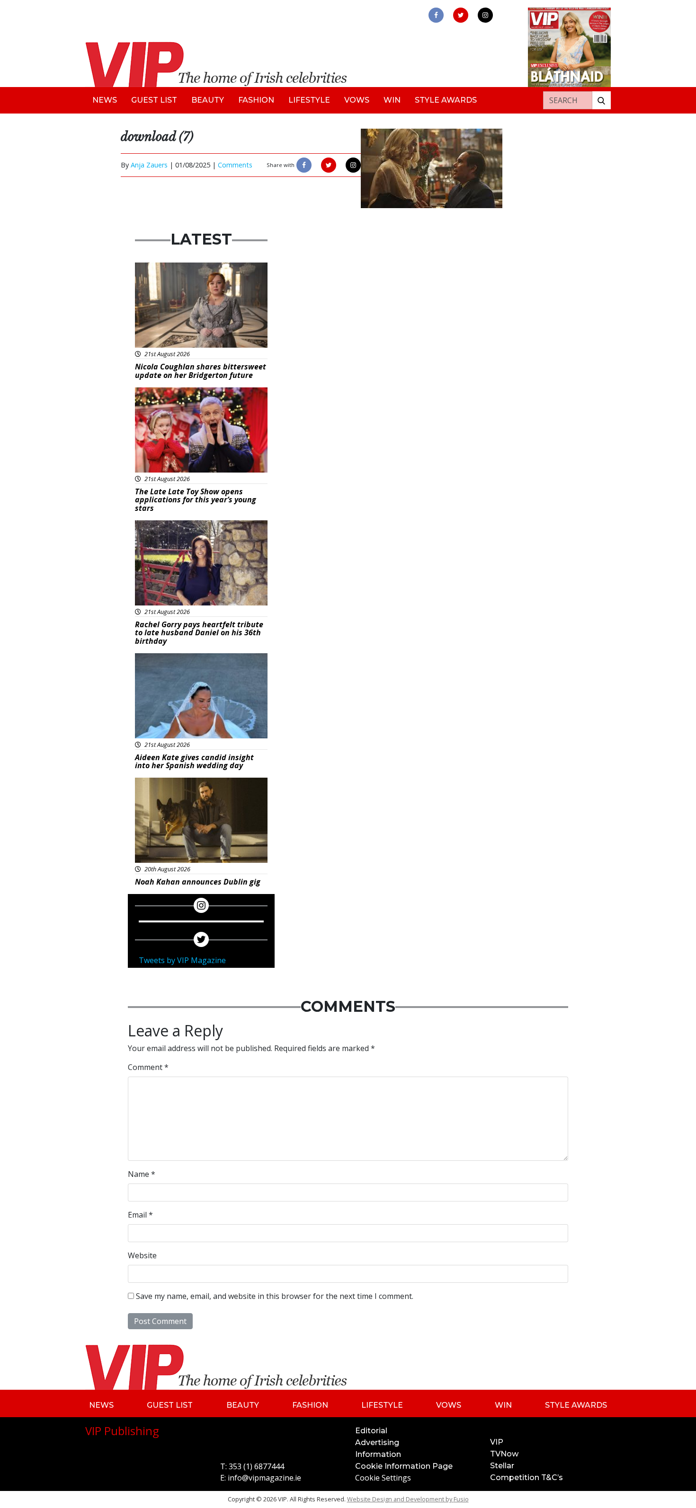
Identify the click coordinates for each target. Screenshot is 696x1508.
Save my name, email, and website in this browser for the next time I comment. (274, 1296)
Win (392, 100)
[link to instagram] (485, 15)
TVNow (504, 1453)
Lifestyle (309, 100)
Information (378, 1454)
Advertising (377, 1442)
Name (141, 1174)
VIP (496, 1442)
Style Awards (446, 100)
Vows (356, 100)
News (104, 100)
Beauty (207, 100)
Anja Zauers (149, 164)
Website (142, 1255)
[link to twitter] (460, 15)
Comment (148, 1067)
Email (140, 1215)
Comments (235, 164)
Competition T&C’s (526, 1477)
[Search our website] (601, 100)
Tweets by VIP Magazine (182, 960)
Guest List (154, 100)
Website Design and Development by (408, 1499)
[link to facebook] (436, 15)
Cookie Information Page (404, 1466)
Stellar (502, 1465)
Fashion (256, 100)
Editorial (371, 1430)
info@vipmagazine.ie (264, 1478)
